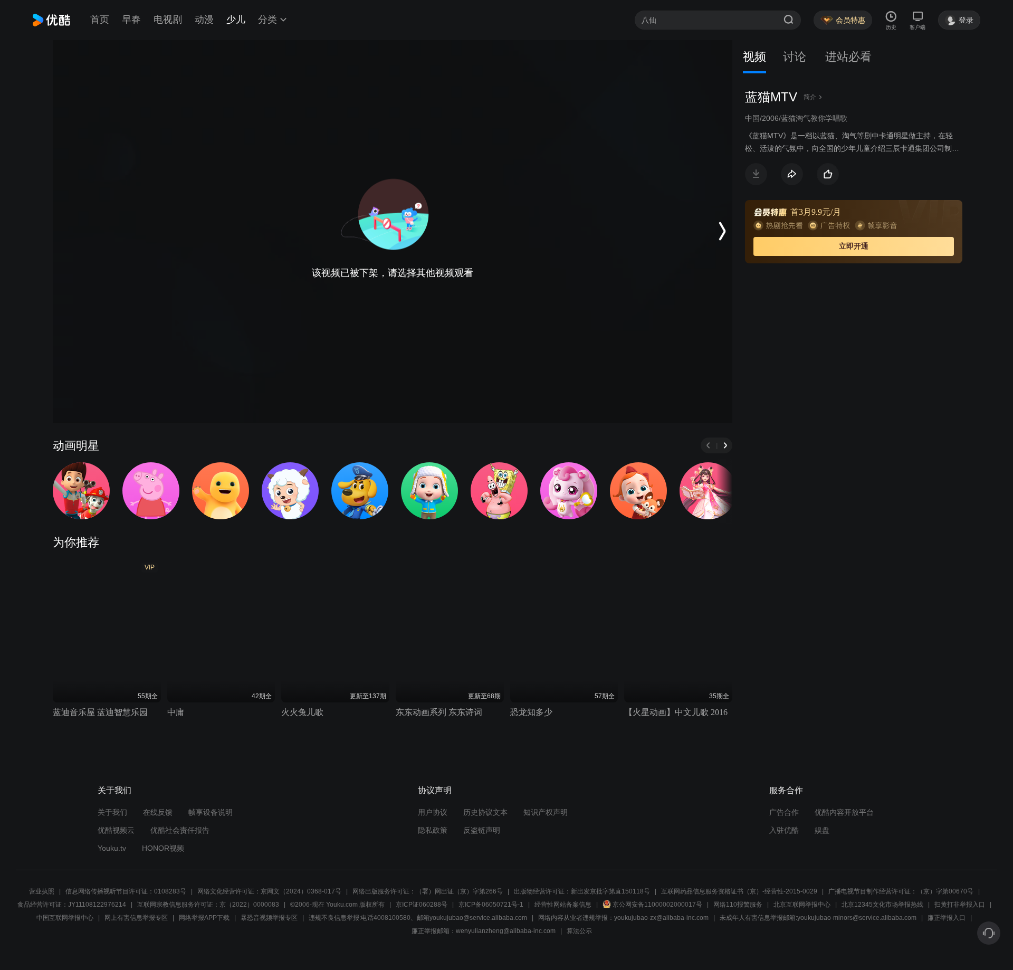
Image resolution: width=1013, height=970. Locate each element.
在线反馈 (158, 812)
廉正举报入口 (947, 917)
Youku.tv (112, 848)
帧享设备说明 (210, 812)
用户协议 (432, 812)
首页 (99, 19)
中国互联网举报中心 (64, 917)
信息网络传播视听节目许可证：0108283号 (125, 891)
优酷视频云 (116, 830)
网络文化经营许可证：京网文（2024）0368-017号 (269, 891)
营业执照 (41, 891)
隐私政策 (432, 830)
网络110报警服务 (737, 904)
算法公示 (579, 931)
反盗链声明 (481, 830)
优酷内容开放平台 (844, 812)
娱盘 (822, 830)
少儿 (235, 19)
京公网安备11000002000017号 (657, 904)
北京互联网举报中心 (801, 904)
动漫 (204, 19)
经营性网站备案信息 (562, 904)
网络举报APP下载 (204, 917)
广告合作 (784, 812)
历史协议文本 (485, 812)
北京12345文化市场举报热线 (882, 904)
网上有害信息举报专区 (136, 917)
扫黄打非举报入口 (959, 904)
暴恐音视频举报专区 (269, 917)
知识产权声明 (545, 812)
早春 (131, 19)
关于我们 (112, 812)
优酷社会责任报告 (179, 830)
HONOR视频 (163, 848)
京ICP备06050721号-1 (490, 904)
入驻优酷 (784, 830)
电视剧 (168, 19)
